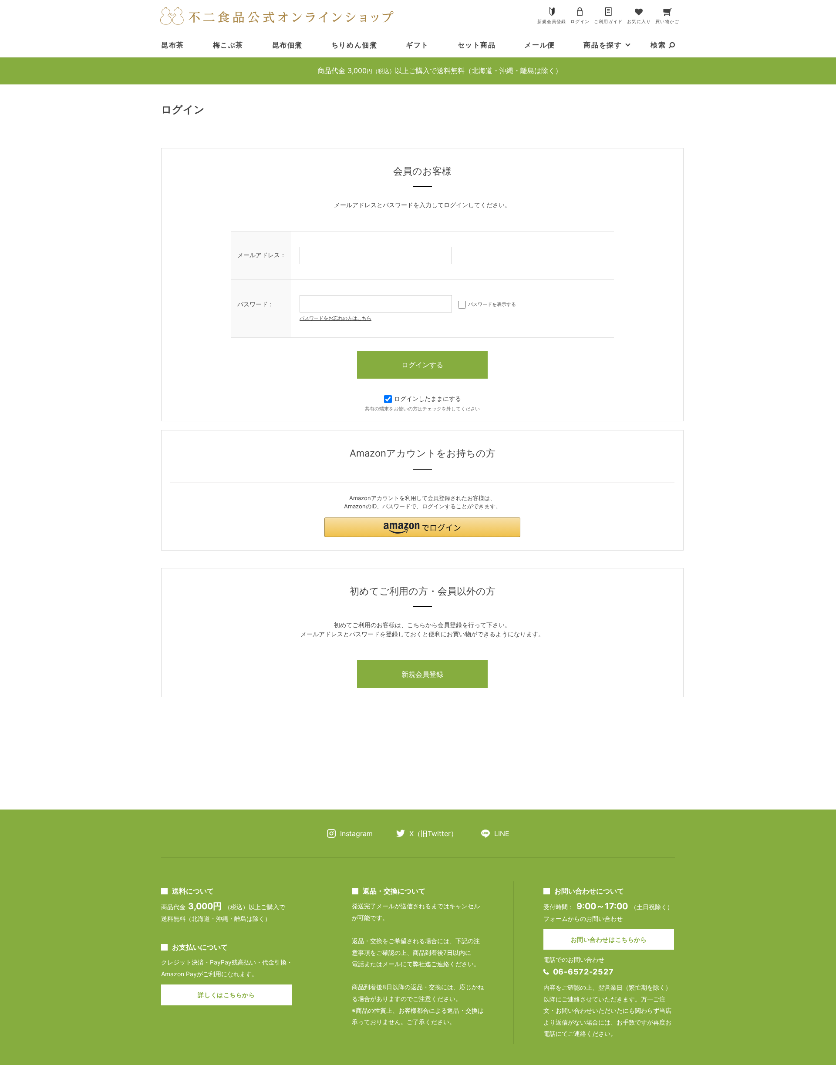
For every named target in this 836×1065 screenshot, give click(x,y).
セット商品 (477, 44)
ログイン (580, 21)
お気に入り (639, 21)
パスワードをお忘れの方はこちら (335, 318)
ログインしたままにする (427, 398)
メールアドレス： (261, 255)
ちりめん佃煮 (354, 44)
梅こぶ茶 (228, 44)
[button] (422, 527)
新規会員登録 (551, 21)
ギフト (417, 44)
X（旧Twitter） (433, 833)
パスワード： (255, 304)
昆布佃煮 (287, 44)
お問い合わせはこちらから (609, 939)
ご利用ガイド (608, 21)
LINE (501, 833)
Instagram (356, 833)
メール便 (539, 44)
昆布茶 (172, 44)
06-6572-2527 (583, 971)
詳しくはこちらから (226, 994)
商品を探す (602, 44)
